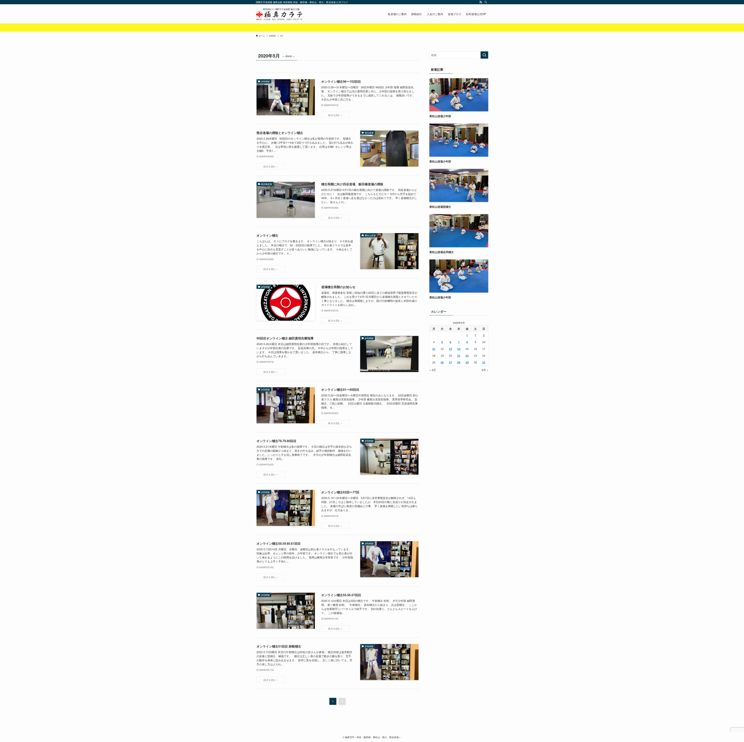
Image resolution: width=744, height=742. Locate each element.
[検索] (485, 2)
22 (467, 355)
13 (450, 348)
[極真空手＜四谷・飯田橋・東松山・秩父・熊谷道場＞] (279, 14)
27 (450, 362)
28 (458, 362)
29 (467, 362)
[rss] (480, 2)
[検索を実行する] (484, 55)
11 (433, 348)
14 (458, 348)
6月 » (485, 370)
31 (483, 362)
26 (442, 362)
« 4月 (432, 370)
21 (458, 355)
